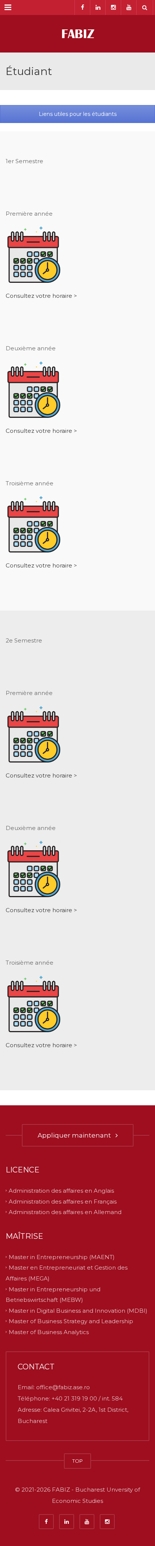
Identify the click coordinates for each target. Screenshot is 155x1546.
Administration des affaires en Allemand (65, 1212)
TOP (77, 1461)
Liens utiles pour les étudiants (78, 114)
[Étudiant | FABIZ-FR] (77, 34)
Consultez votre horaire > (41, 295)
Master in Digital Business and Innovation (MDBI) (78, 1310)
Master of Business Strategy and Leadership (71, 1321)
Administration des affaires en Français (63, 1201)
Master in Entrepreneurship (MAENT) (62, 1256)
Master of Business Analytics (49, 1331)
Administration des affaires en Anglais (61, 1190)
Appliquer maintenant (76, 1135)
